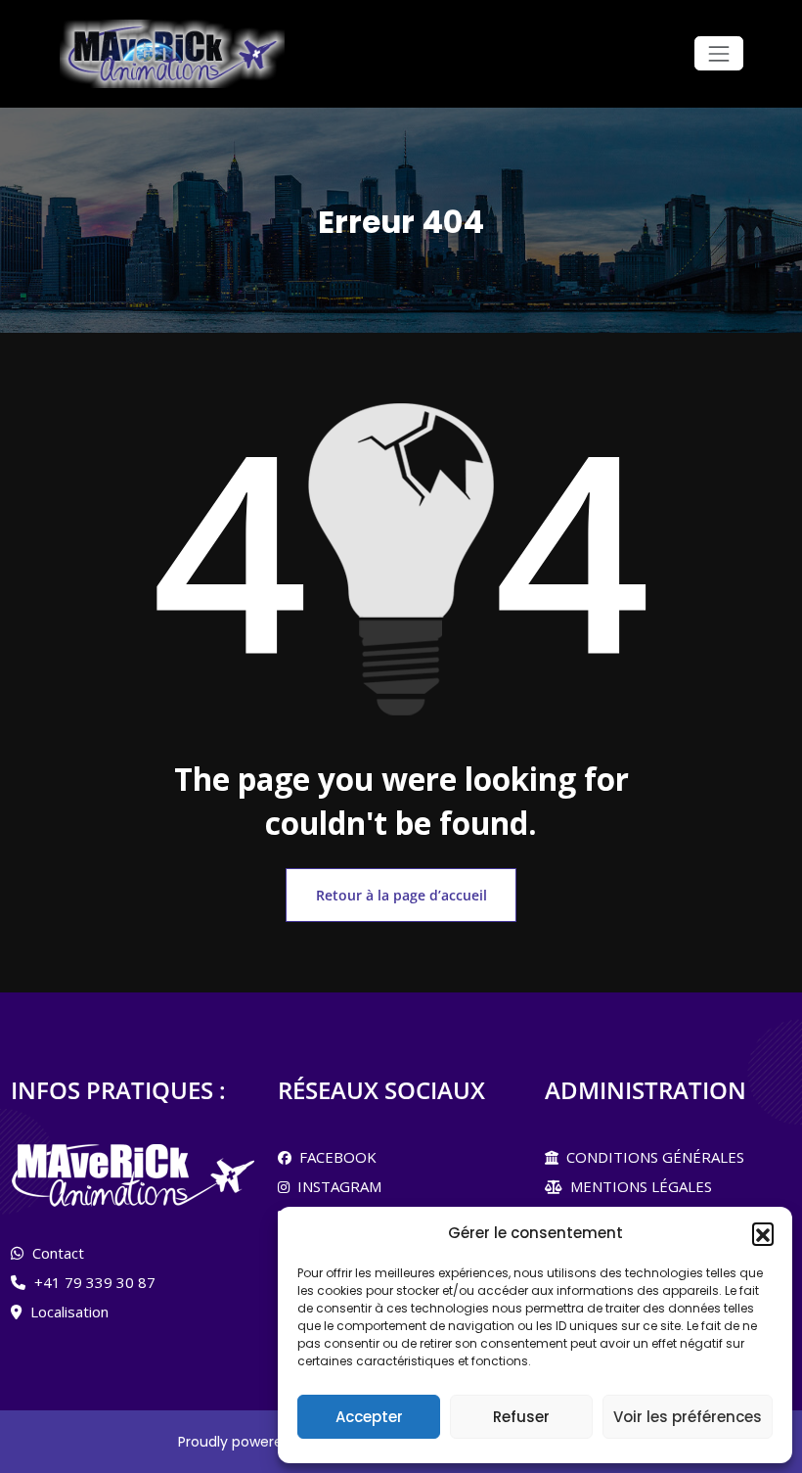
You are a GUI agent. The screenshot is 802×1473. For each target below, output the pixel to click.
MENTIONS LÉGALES (637, 1186)
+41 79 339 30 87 (95, 1282)
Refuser (521, 1416)
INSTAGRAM (335, 1186)
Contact (58, 1253)
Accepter (369, 1416)
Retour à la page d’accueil (401, 895)
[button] (763, 1233)
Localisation (69, 1311)
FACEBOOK (334, 1157)
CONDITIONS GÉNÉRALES (651, 1157)
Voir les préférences (687, 1416)
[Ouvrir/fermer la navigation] (718, 53)
